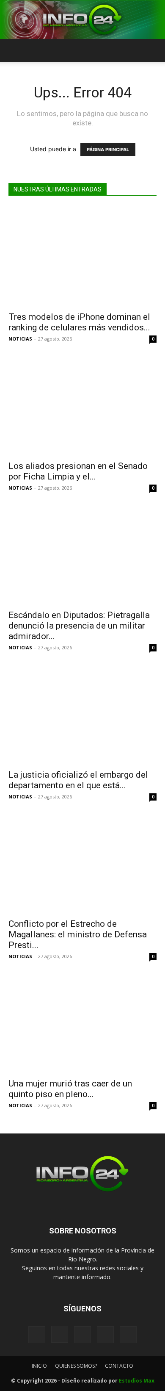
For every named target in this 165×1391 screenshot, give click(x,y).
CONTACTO (119, 1365)
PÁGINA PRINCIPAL (108, 149)
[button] (14, 50)
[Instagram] (59, 1334)
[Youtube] (128, 1334)
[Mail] (82, 1334)
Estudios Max (136, 1380)
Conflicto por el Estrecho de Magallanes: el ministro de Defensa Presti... (77, 934)
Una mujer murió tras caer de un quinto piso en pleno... (70, 1088)
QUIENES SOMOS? (76, 1365)
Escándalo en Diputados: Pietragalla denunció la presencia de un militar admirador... (79, 625)
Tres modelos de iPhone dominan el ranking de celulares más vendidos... (79, 322)
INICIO (39, 1365)
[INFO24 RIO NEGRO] (82, 19)
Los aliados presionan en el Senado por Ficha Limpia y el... (78, 471)
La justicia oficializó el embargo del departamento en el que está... (78, 780)
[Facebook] (36, 1334)
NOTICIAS (20, 338)
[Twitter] (105, 1334)
